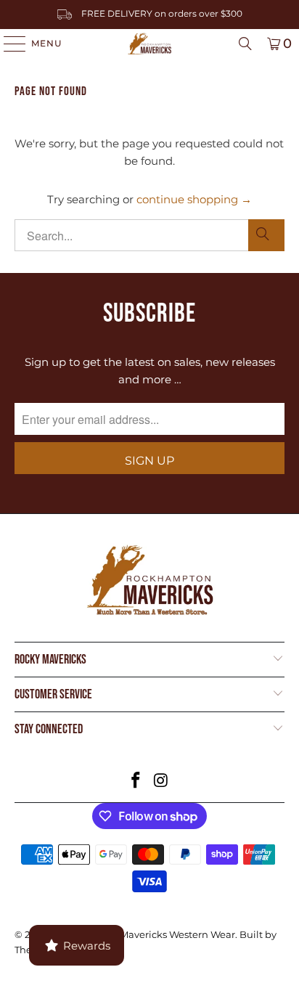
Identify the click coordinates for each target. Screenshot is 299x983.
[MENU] (7, 43)
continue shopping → (194, 199)
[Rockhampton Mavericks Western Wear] (149, 43)
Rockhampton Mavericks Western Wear (142, 934)
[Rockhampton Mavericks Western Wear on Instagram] (161, 781)
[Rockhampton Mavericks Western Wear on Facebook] (136, 781)
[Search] (245, 43)
